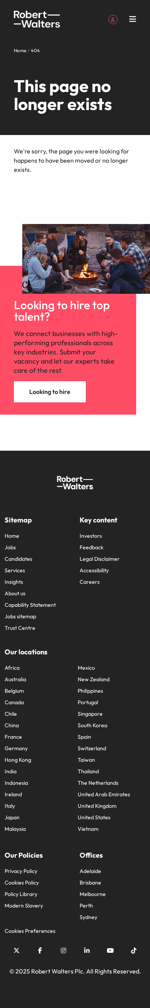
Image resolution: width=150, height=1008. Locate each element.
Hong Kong (18, 759)
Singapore (90, 713)
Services (15, 570)
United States (94, 817)
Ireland (13, 794)
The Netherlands (98, 782)
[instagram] (63, 950)
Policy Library (21, 894)
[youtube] (110, 950)
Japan (12, 817)
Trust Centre (20, 627)
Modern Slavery (24, 905)
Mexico (86, 667)
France (13, 736)
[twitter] (16, 950)
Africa (12, 667)
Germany (16, 748)
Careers (90, 581)
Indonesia (16, 782)
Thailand (88, 771)
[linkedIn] (87, 950)
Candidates (18, 558)
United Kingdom (97, 805)
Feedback (91, 547)
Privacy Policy (21, 871)
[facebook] (40, 950)
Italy (10, 805)
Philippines (90, 690)
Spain (84, 736)
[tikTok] (134, 950)
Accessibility (94, 570)
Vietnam (88, 828)
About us (15, 593)
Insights (14, 581)
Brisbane (90, 882)
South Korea (92, 725)
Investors (91, 535)
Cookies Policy (22, 882)
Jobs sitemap (20, 616)
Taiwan (86, 759)
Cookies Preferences (30, 930)
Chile (11, 713)
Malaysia (15, 828)
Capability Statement (30, 604)
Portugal (88, 702)
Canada (14, 702)
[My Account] (113, 19)
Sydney (88, 917)
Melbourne (93, 894)
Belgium (14, 690)
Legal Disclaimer (100, 558)
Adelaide (90, 871)
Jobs (10, 547)
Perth (86, 905)
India (11, 771)
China (12, 725)
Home (12, 535)
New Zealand (94, 679)
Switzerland (92, 748)
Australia (15, 679)
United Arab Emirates (104, 794)
